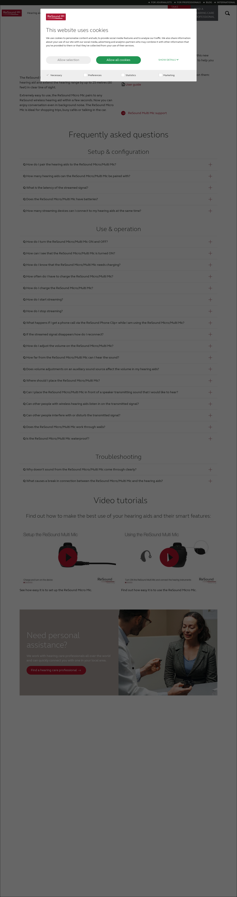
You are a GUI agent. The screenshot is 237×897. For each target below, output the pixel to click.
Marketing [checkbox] (169, 75)
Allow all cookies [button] (118, 60)
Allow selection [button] (68, 60)
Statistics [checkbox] (130, 75)
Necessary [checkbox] (56, 75)
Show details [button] (167, 60)
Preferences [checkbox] (94, 75)
